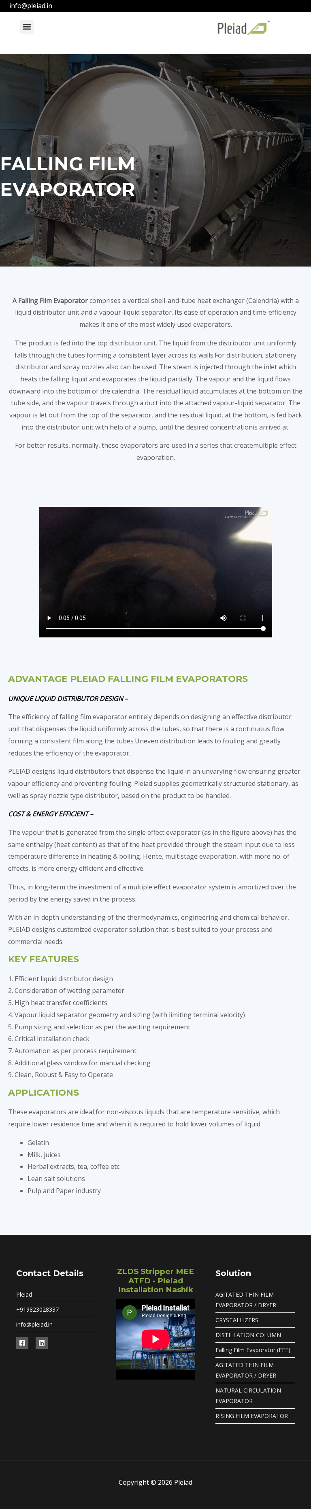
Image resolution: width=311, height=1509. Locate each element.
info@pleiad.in (34, 1324)
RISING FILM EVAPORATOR (251, 1416)
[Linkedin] (42, 1343)
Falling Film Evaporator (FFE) (252, 1350)
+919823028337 (37, 1309)
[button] (27, 27)
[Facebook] (22, 1343)
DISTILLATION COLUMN (248, 1335)
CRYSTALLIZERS (236, 1320)
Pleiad (24, 1294)
